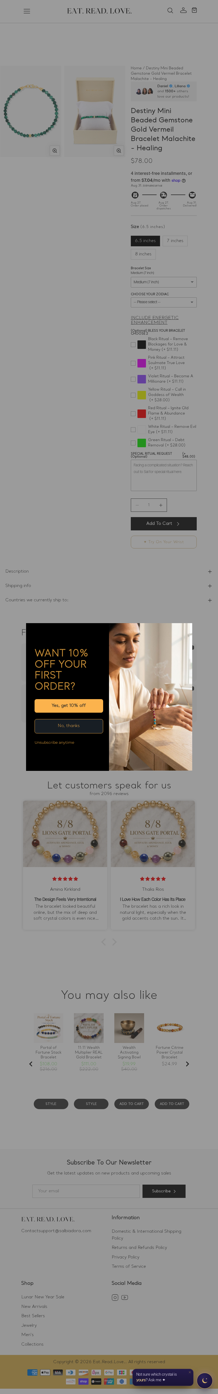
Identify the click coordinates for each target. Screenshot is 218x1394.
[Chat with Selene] (205, 1381)
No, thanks (69, 726)
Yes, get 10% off (69, 705)
